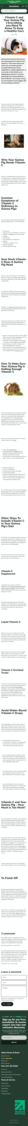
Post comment (7, 1004)
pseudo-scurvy (19, 350)
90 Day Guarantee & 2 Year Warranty (11, 1074)
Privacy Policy (4, 1083)
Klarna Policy (4, 1091)
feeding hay (13, 450)
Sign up (14, 1042)
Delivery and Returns (6, 1072)
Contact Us (4, 1069)
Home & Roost (16, 1122)
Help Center (4, 1061)
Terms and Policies (14, 1120)
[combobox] (12, 10)
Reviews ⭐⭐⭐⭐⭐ (6, 1058)
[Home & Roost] (14, 6)
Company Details (5, 1093)
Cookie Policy (4, 1088)
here (22, 491)
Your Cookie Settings (6, 1077)
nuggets (15, 451)
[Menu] (1, 6)
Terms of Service (5, 1086)
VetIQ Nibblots (19, 687)
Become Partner (5, 1063)
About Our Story (5, 1056)
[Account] (23, 6)
